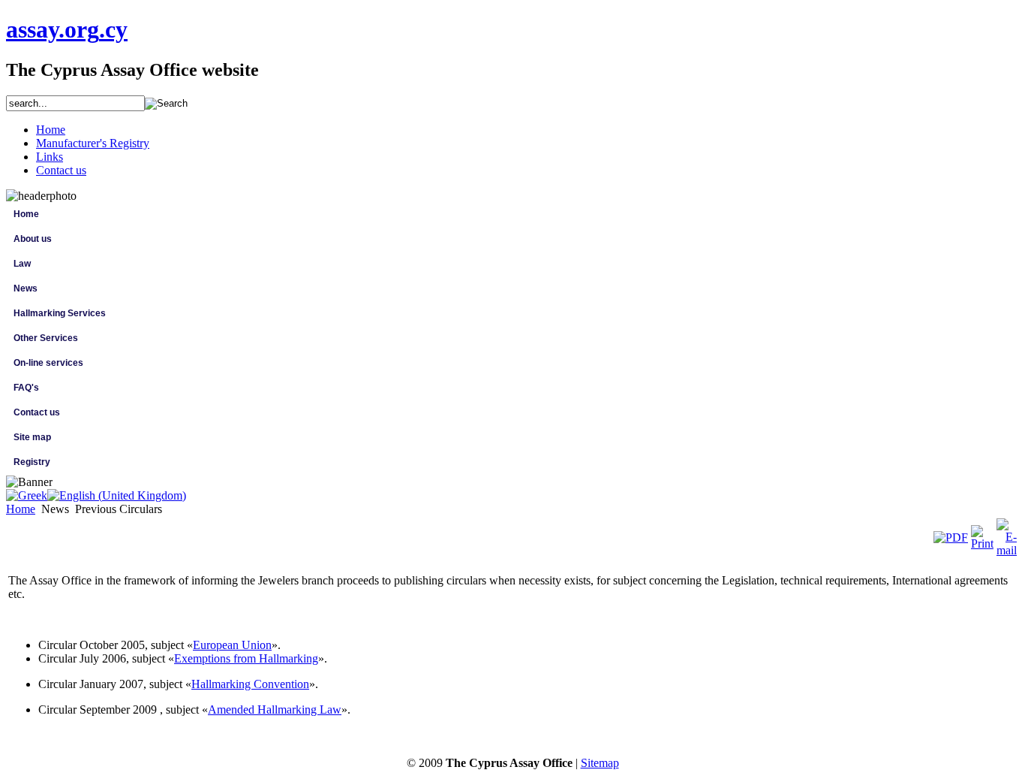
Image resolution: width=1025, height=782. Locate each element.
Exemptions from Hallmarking (246, 658)
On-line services (48, 363)
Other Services (46, 338)
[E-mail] (1006, 550)
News (26, 288)
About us (33, 239)
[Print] (982, 543)
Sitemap (600, 762)
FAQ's (26, 387)
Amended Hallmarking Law (274, 709)
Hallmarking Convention (250, 684)
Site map (32, 437)
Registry (32, 462)
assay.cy (67, 29)
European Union (232, 645)
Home (26, 214)
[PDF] (950, 537)
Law (22, 263)
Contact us (37, 412)
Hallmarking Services (60, 313)
